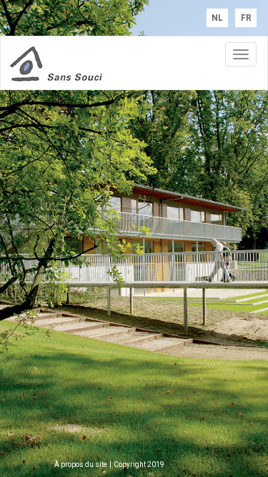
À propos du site (80, 464)
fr (246, 18)
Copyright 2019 (139, 464)
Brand (79, 62)
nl (217, 18)
